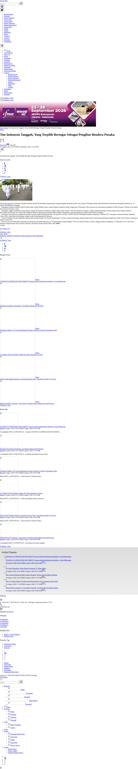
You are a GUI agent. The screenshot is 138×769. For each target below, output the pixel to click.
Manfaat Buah (8, 14)
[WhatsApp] (4, 173)
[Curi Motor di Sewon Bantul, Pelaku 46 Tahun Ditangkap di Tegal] (17, 353)
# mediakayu (4, 625)
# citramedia (4, 619)
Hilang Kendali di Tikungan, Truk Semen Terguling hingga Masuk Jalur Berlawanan (27, 403)
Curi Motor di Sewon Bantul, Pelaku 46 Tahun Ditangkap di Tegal (21, 355)
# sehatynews (4, 621)
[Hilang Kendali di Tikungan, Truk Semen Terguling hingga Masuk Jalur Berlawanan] (17, 402)
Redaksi (6, 668)
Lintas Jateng (8, 21)
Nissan (6, 30)
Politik (6, 29)
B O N (2, 229)
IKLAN (6, 229)
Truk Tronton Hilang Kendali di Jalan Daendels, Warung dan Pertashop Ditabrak (31, 575)
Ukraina (6, 38)
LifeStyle (7, 36)
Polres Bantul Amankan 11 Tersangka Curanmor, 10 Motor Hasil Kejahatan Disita (32, 588)
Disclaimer (7, 670)
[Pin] (5, 171)
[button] (21, 3)
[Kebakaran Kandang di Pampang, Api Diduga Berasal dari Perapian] (17, 304)
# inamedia (3, 626)
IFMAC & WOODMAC (12, 634)
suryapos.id (8, 203)
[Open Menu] (2, 10)
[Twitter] (5, 166)
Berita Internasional (10, 25)
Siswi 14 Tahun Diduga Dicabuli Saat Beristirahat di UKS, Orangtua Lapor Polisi (32, 581)
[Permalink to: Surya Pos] (2, 142)
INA (35, 675)
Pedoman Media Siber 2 (15, 753)
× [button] (1, 679)
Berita (2, 130)
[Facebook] (4, 163)
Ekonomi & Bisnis (10, 644)
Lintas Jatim (8, 27)
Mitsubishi (7, 32)
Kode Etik (7, 665)
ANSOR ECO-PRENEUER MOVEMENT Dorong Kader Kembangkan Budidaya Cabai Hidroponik (33, 281)
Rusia (6, 34)
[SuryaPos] (4, 1)
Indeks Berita (8, 666)
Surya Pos (3, 145)
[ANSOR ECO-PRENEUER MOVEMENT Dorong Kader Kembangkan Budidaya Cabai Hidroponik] (17, 279)
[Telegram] (4, 168)
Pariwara (7, 648)
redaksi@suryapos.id (6, 611)
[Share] (2, 149)
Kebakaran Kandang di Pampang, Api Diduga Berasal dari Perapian (21, 306)
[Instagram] (5, 656)
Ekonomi (7, 40)
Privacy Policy (12, 751)
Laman (6, 731)
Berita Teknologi (9, 23)
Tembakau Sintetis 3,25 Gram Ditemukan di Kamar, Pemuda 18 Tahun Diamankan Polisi (28, 330)
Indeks (6, 663)
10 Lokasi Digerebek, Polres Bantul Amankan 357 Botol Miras (26, 568)
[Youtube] (5, 657)
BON (5, 234)
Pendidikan (7, 41)
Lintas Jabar (8, 20)
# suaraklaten (4, 623)
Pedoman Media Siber (11, 672)
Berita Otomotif (9, 18)
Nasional (7, 16)
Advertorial (7, 646)
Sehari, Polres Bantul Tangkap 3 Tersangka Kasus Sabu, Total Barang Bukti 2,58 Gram (28, 379)
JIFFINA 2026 (8, 636)
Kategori (7, 686)
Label (6, 722)
